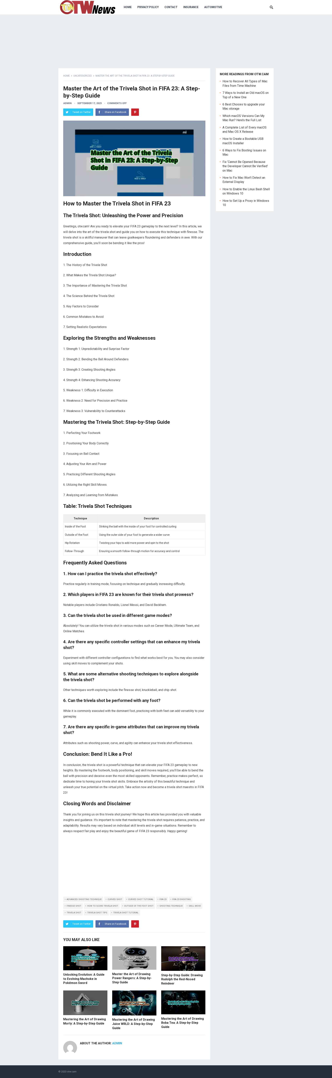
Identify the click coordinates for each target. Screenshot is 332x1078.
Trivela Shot (74, 912)
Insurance (190, 7)
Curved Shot (115, 899)
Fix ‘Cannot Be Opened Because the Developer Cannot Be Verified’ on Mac (245, 166)
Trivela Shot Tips (97, 912)
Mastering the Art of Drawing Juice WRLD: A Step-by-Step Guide (133, 1024)
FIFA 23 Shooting (181, 899)
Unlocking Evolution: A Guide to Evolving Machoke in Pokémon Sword (84, 979)
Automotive (213, 7)
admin (67, 103)
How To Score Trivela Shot (102, 906)
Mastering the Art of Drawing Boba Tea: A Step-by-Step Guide (182, 1023)
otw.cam (71, 1071)
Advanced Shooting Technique (84, 899)
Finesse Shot (74, 906)
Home (128, 7)
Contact (171, 7)
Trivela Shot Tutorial (126, 912)
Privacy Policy (148, 7)
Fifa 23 (162, 899)
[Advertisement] (134, 866)
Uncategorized (82, 75)
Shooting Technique (171, 906)
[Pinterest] (135, 112)
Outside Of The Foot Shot (139, 906)
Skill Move (195, 906)
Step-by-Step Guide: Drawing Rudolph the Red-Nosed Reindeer (182, 979)
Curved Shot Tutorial (141, 899)
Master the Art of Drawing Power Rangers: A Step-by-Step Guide (132, 978)
